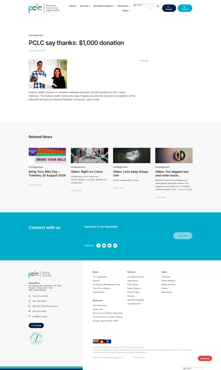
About (72, 6)
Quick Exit (205, 358)
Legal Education (134, 304)
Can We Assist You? (135, 277)
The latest (166, 277)
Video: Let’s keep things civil (130, 173)
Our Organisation (100, 277)
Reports (96, 281)
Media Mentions (168, 284)
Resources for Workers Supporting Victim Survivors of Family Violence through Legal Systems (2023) (108, 317)
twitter (115, 246)
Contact (185, 9)
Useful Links (98, 309)
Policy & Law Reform (101, 288)
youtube (104, 246)
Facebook (98, 246)
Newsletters (167, 292)
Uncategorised (36, 35)
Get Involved (98, 292)
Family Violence (134, 288)
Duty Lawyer (132, 284)
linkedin (110, 246)
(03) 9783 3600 (39, 301)
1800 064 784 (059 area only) (42, 306)
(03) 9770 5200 (39, 311)
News (125, 10)
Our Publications (100, 305)
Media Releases (168, 281)
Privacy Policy (139, 357)
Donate (169, 9)
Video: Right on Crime (87, 172)
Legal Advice (132, 281)
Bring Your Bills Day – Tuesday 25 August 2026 (47, 173)
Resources (123, 6)
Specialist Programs (103, 6)
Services (84, 6)
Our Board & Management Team (106, 284)
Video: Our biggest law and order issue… (172, 173)
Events (165, 288)
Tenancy (131, 296)
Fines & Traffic (133, 292)
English (139, 5)
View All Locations (40, 296)
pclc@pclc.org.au (39, 316)
